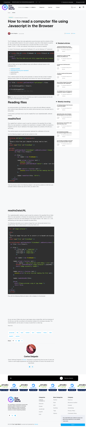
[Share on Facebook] (13, 340)
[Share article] (21, 340)
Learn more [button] (65, 421)
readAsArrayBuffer (15, 69)
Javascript (11, 17)
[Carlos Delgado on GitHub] (32, 366)
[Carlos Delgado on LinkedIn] (29, 366)
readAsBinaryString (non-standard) (19, 70)
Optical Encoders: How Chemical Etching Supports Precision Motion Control (27, 2)
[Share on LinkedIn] (19, 340)
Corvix (24, 359)
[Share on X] (16, 340)
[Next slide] (39, 2)
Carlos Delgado (31, 356)
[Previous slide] (36, 2)
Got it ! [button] (72, 424)
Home (9, 12)
